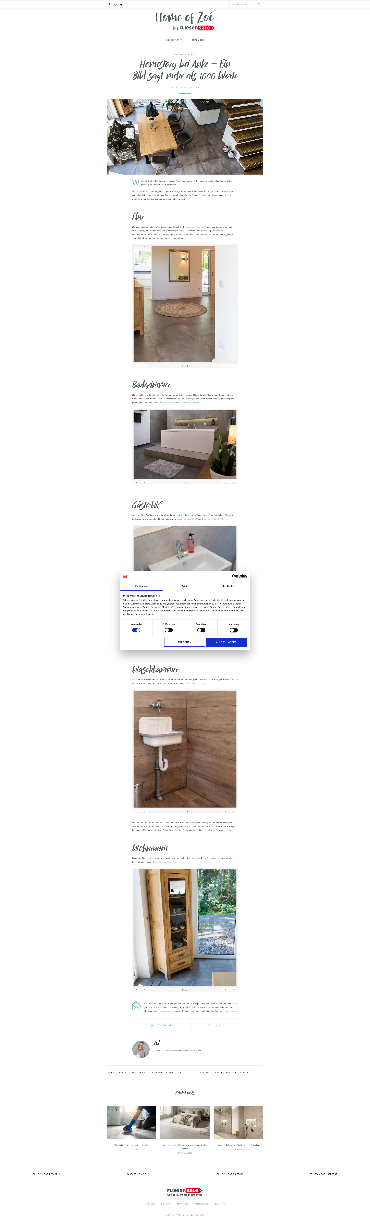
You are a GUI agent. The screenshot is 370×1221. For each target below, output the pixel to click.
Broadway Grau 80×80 (196, 226)
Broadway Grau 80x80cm (164, 861)
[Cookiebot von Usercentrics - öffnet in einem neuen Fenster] (234, 576)
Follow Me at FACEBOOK (230, 1174)
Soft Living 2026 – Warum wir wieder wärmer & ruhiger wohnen (185, 1147)
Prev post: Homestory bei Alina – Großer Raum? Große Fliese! (146, 1073)
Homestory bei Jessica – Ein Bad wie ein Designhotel (238, 1145)
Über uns (150, 1204)
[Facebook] (109, 4)
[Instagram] (115, 4)
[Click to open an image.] (185, 137)
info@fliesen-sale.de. (228, 1010)
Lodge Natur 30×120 (195, 683)
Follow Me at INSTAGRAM (47, 1174)
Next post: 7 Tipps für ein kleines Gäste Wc (224, 1073)
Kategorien (172, 39)
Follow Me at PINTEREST (323, 1174)
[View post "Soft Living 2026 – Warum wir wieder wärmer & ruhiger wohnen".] (185, 1122)
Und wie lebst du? (185, 54)
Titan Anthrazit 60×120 (190, 402)
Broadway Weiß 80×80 (212, 518)
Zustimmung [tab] (141, 586)
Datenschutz (201, 1204)
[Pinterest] (121, 4)
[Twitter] (152, 1025)
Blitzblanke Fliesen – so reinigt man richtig (131, 1145)
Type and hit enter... (240, 4)
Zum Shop (198, 39)
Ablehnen (185, 642)
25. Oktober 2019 (190, 87)
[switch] (169, 630)
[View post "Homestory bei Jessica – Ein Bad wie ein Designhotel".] (238, 1122)
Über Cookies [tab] (228, 586)
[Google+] (164, 1025)
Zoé (174, 87)
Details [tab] (185, 586)
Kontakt (165, 1204)
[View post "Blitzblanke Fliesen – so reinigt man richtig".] (131, 1122)
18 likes (215, 1025)
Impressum (182, 1204)
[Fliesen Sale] (185, 21)
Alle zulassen (226, 642)
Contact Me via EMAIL (139, 1174)
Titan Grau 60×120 (167, 402)
